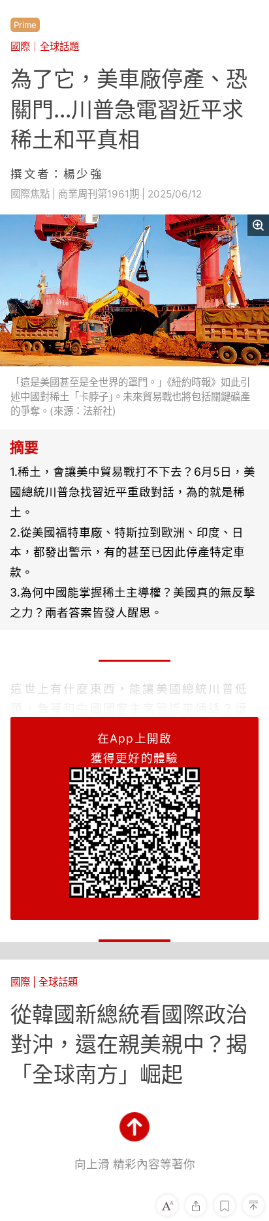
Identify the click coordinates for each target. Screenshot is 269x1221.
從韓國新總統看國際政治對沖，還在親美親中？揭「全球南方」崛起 (128, 1044)
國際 (20, 46)
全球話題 (59, 46)
